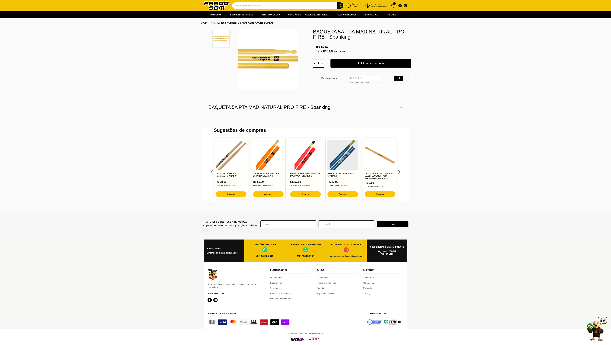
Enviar (392, 224)
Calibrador (367, 288)
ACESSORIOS (265, 22)
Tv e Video (391, 15)
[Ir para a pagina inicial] (216, 5)
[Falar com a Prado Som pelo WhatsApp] (597, 329)
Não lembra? (359, 82)
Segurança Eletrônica (317, 15)
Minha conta (368, 283)
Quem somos (276, 277)
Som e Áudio (294, 15)
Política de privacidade (280, 293)
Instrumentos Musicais (241, 15)
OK (398, 78)
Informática (371, 15)
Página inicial (209, 22)
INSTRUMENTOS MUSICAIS (237, 22)
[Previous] (212, 172)
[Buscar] (340, 5)
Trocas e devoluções (326, 283)
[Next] (399, 172)
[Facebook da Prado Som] (400, 5)
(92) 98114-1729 (215, 293)
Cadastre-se (368, 277)
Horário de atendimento (280, 299)
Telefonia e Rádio (271, 15)
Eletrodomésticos (346, 15)
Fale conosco (323, 277)
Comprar (231, 194)
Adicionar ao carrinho (371, 63)
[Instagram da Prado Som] (405, 5)
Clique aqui (364, 82)
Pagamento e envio (325, 293)
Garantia (320, 288)
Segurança (275, 288)
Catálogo (367, 293)
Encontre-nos (276, 283)
